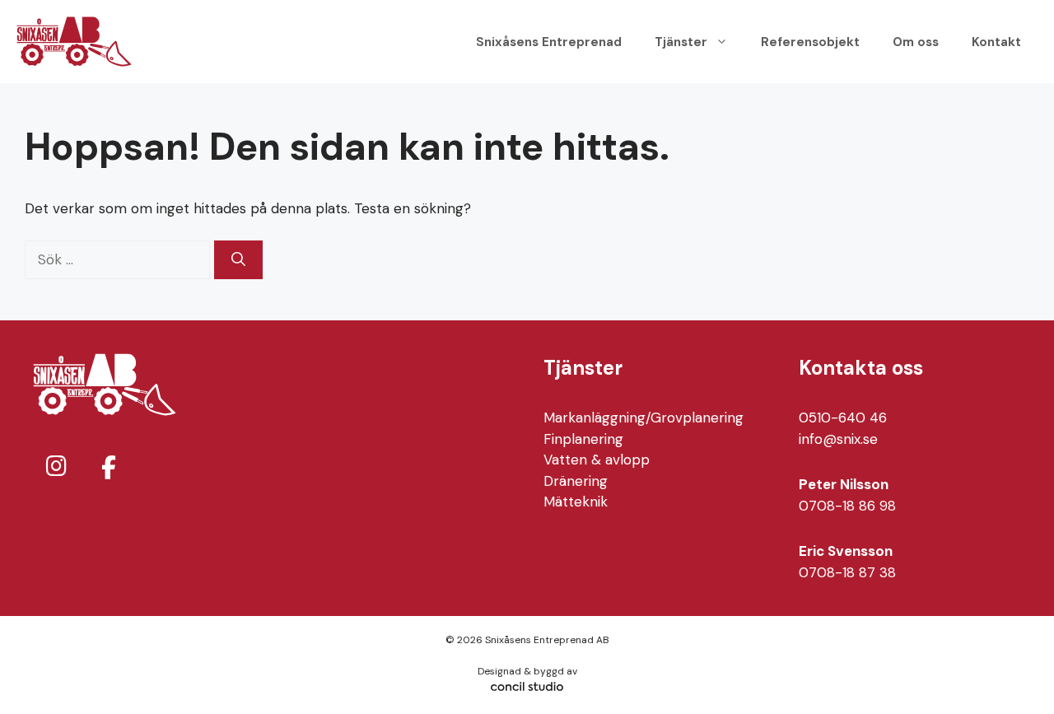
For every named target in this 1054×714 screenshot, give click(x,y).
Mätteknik (575, 501)
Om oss (916, 42)
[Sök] (238, 260)
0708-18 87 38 (847, 572)
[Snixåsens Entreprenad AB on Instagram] (56, 466)
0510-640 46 (843, 417)
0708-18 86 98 (847, 506)
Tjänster (681, 42)
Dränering (575, 481)
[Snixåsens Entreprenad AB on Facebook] (109, 468)
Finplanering (583, 439)
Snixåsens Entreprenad (549, 42)
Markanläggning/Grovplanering (643, 417)
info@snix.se (838, 439)
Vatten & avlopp (596, 459)
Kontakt (996, 42)
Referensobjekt (810, 42)
